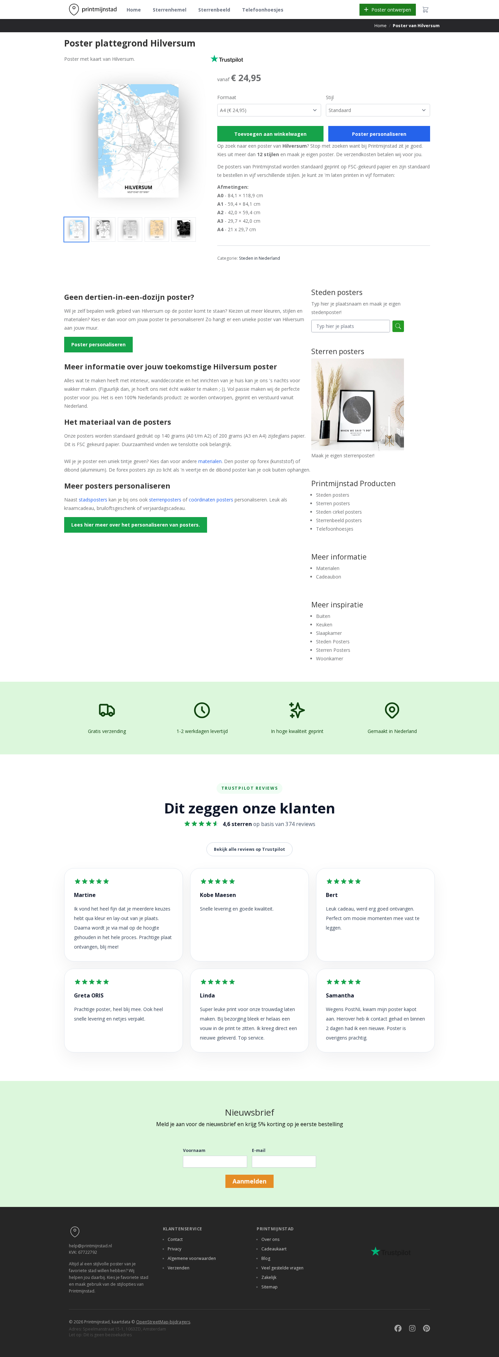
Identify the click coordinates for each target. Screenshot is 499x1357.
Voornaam (194, 1150)
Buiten (323, 616)
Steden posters (332, 495)
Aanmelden (249, 1181)
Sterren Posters (333, 650)
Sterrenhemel (169, 9)
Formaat (226, 97)
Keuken (324, 624)
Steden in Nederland (259, 258)
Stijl (330, 97)
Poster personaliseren (379, 134)
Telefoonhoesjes (262, 9)
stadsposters (93, 499)
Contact (175, 1239)
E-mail (258, 1150)
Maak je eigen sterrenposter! (342, 455)
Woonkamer (329, 658)
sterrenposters (165, 499)
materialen (210, 461)
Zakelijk (268, 1277)
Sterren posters (333, 503)
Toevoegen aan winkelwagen (270, 134)
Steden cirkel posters (339, 512)
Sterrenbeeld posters (339, 520)
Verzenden (178, 1268)
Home (134, 9)
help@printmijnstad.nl (90, 1246)
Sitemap (269, 1287)
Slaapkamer (329, 633)
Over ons (270, 1239)
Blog (265, 1258)
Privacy (174, 1249)
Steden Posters (333, 641)
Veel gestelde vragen (282, 1268)
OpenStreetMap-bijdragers (163, 1322)
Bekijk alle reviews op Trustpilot (249, 849)
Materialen (327, 568)
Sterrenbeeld (214, 9)
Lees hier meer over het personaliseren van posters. (135, 524)
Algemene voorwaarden (192, 1258)
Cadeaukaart (274, 1249)
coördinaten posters (211, 499)
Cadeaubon (328, 576)
